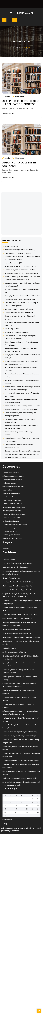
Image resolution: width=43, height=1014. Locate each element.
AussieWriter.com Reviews (12, 480)
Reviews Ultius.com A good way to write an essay (22, 406)
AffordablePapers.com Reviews (14, 476)
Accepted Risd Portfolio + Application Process (21, 273)
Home (15, 47)
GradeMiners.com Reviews (12, 504)
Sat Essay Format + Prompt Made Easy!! (19, 309)
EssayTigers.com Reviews (12, 500)
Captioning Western (12, 329)
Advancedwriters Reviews (12, 473)
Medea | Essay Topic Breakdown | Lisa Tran (20, 270)
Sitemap (6, 548)
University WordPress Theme (12, 828)
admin (7, 97)
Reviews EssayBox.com (11, 521)
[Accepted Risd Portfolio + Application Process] (21, 78)
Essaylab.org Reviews (10, 497)
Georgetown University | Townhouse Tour (20, 299)
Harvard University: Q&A (13, 263)
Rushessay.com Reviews (11, 535)
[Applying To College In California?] (21, 139)
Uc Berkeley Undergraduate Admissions (19, 312)
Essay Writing (7, 490)
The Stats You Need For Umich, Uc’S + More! (20, 266)
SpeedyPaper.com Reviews (12, 538)
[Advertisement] (21, 213)
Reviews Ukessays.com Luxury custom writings (21, 409)
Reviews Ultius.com (9, 531)
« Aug (5, 824)
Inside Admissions (11, 246)
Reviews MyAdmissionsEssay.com (15, 524)
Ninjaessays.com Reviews (12, 510)
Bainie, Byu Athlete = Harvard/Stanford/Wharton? (22, 296)
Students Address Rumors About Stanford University (21, 637)
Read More (7, 113)
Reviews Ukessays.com (11, 528)
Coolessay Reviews (9, 483)
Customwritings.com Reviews (13, 486)
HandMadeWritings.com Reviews (14, 507)
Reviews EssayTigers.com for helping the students (21, 760)
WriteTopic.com (21, 12)
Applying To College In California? (17, 332)
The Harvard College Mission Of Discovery (20, 249)
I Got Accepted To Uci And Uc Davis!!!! (18, 253)
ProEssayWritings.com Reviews (14, 514)
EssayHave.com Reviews (11, 493)
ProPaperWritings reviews (12, 517)
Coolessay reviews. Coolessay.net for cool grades (22, 451)
